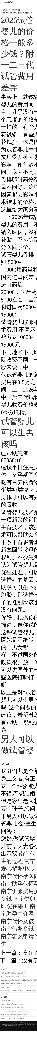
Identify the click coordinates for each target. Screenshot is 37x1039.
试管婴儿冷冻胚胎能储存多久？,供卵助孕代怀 (13, 973)
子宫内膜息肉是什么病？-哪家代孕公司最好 (12, 1007)
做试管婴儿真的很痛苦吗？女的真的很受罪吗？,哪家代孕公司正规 (18, 990)
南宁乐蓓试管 (8, 2)
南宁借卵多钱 (17, 929)
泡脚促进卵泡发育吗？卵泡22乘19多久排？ (12, 983)
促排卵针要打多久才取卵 (7, 1000)
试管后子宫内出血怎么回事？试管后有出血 (12, 1018)
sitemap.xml (6, 1027)
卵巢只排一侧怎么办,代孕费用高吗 (10, 987)
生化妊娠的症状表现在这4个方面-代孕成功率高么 (14, 1014)
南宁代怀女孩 (17, 921)
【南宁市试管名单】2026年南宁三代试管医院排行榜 (15, 1011)
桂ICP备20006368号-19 (18, 1023)
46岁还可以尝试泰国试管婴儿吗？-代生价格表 (13, 1004)
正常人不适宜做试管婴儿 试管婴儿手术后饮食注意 (14, 976)
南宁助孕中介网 (14, 10)
